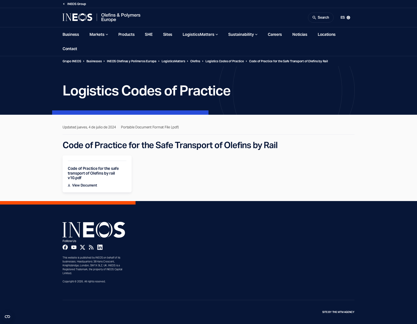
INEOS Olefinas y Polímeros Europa (131, 61)
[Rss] (91, 247)
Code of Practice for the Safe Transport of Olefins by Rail (288, 61)
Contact (70, 48)
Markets (96, 34)
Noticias (299, 34)
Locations (327, 34)
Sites (167, 34)
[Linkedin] (100, 247)
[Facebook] (65, 247)
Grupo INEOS (72, 61)
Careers (275, 34)
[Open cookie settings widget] (7, 316)
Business (71, 34)
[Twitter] (82, 247)
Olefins (195, 61)
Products (126, 34)
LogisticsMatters (198, 34)
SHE (148, 34)
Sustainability (241, 34)
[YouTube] (73, 247)
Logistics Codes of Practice (224, 61)
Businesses (94, 61)
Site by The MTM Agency (338, 312)
